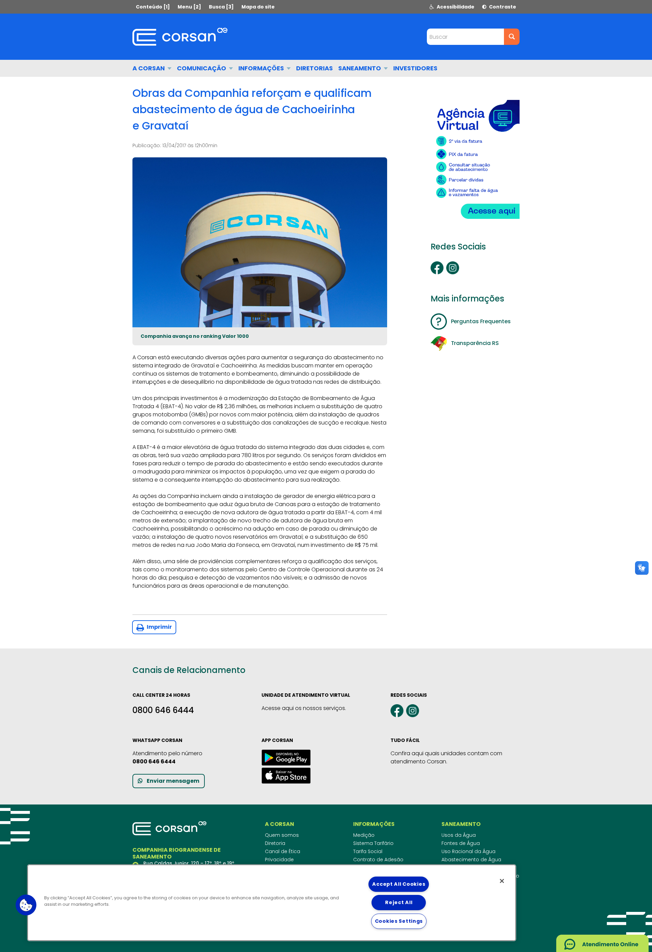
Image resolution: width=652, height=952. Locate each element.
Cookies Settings (399, 921)
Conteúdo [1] (153, 6)
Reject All (398, 902)
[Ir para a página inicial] (180, 36)
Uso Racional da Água (468, 851)
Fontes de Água (460, 843)
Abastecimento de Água (471, 859)
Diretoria (275, 843)
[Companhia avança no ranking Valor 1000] (259, 242)
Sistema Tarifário (373, 843)
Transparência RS (475, 343)
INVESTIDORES (415, 68)
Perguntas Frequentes (481, 321)
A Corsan (149, 68)
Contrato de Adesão (378, 859)
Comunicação (202, 68)
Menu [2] (189, 6)
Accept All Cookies (398, 884)
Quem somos (282, 835)
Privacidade (279, 859)
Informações (261, 68)
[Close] (501, 880)
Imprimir (159, 627)
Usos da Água (458, 835)
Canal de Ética (282, 851)
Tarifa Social (367, 851)
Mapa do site (258, 6)
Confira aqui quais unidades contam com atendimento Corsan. (446, 757)
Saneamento (360, 68)
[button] (26, 905)
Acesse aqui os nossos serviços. (303, 708)
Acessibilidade (455, 6)
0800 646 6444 (163, 710)
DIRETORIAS (314, 68)
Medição (364, 835)
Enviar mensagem (173, 781)
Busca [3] (221, 6)
